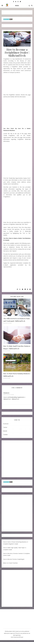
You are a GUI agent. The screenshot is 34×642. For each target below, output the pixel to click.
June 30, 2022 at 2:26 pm (8, 394)
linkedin (5, 431)
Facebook (5, 423)
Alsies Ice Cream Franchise (10, 563)
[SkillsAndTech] (7, 5)
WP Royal (21, 637)
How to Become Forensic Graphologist (13, 559)
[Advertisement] (17, 84)
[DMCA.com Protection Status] (17, 19)
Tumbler (5, 434)
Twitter (5, 427)
